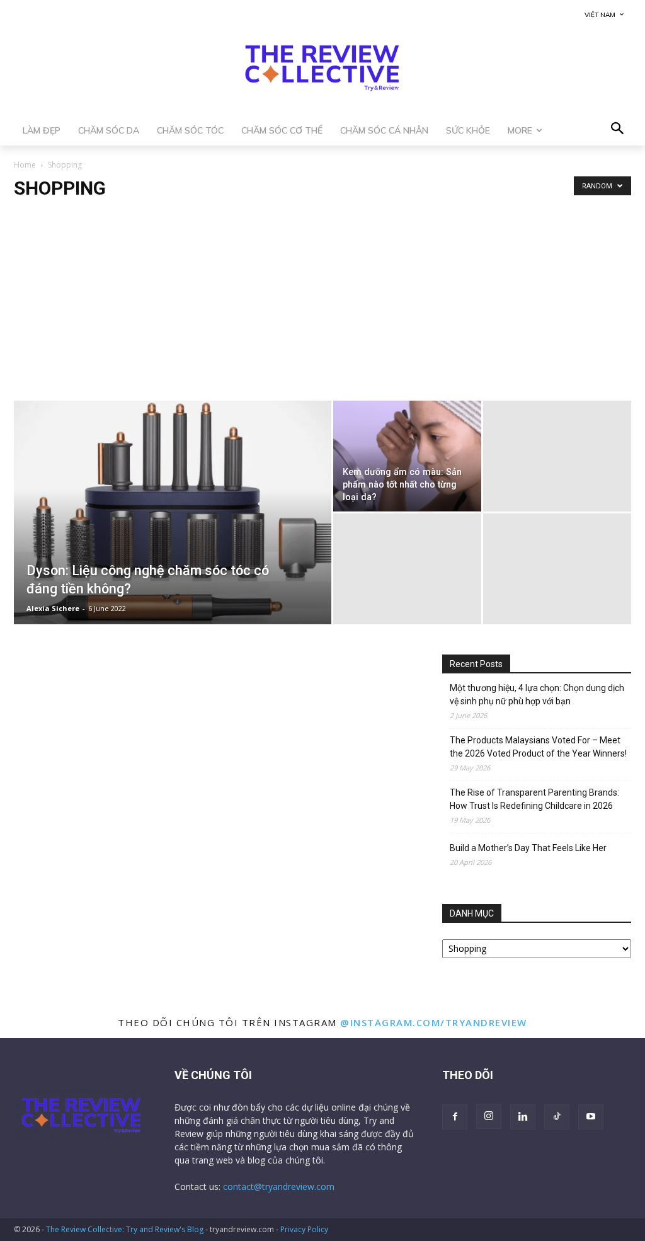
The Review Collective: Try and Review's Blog (124, 1229)
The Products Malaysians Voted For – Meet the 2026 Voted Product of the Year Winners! (538, 746)
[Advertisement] (322, 306)
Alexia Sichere (52, 608)
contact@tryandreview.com (278, 1186)
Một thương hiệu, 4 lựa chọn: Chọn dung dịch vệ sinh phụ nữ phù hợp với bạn (537, 694)
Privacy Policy (304, 1229)
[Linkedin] (522, 1116)
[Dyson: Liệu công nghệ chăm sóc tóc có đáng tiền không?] (172, 515)
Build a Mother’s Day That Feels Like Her (528, 848)
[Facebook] (454, 1116)
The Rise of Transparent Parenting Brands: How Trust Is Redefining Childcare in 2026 (534, 799)
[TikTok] (556, 1116)
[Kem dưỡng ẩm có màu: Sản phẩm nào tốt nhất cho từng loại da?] (407, 456)
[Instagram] (488, 1116)
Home (25, 164)
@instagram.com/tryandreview (433, 1022)
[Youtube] (590, 1116)
